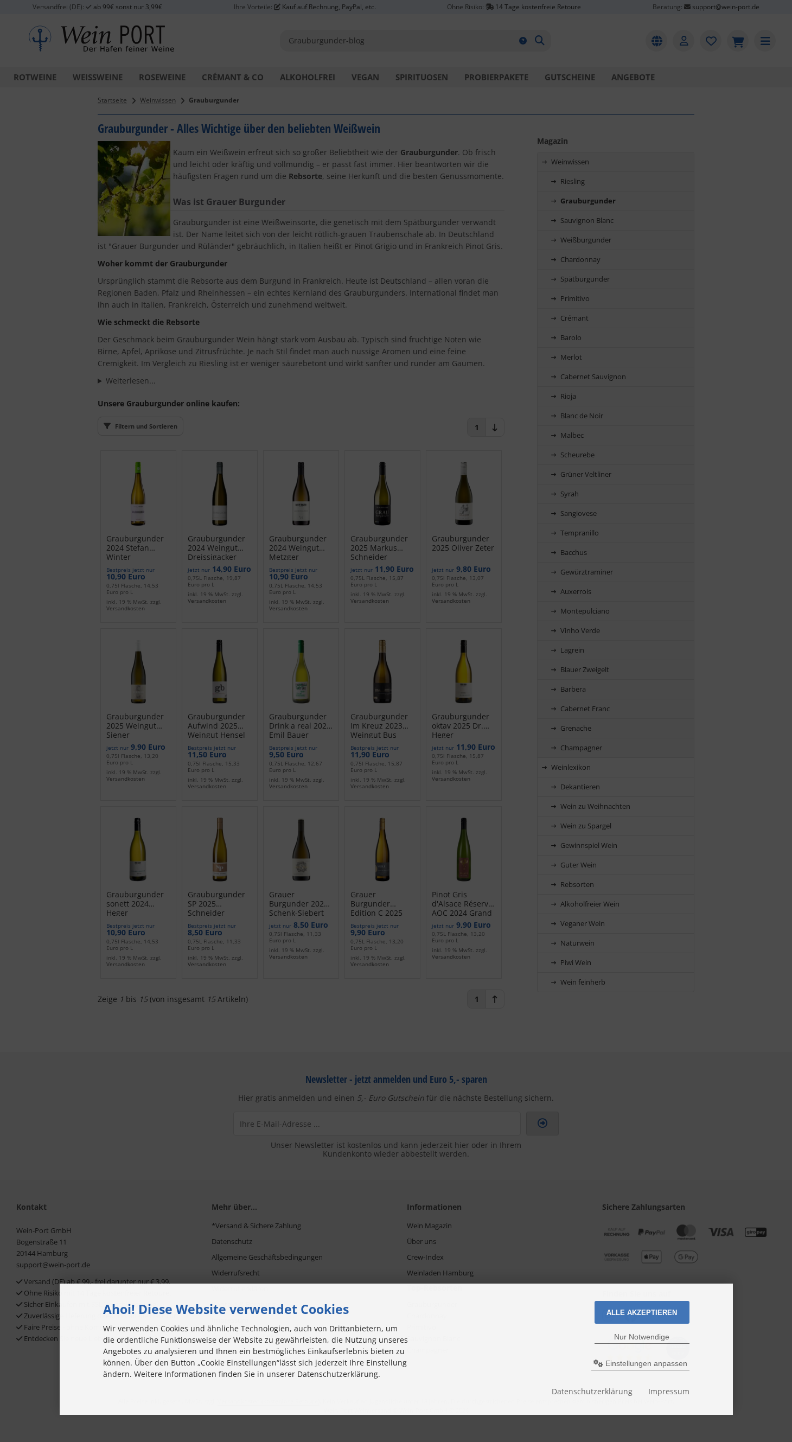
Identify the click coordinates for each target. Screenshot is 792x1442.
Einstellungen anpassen (645, 1363)
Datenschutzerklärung (592, 1391)
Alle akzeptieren (641, 1313)
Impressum (668, 1391)
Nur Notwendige (641, 1336)
